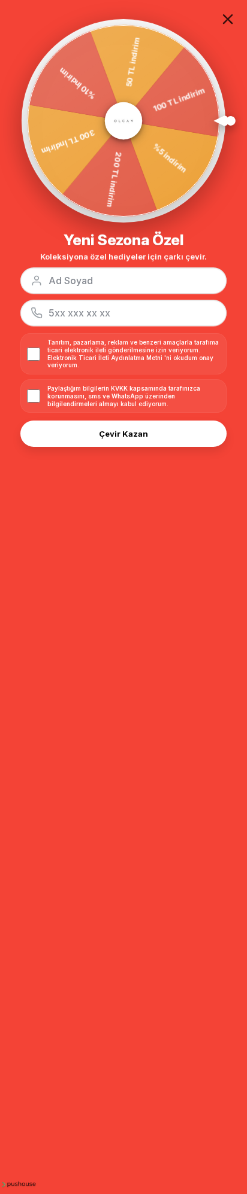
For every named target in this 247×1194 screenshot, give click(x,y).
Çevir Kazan (123, 433)
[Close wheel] (228, 19)
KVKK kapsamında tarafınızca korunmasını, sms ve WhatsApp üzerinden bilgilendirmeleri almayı (123, 396)
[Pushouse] (18, 1184)
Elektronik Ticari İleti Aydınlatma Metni (104, 357)
